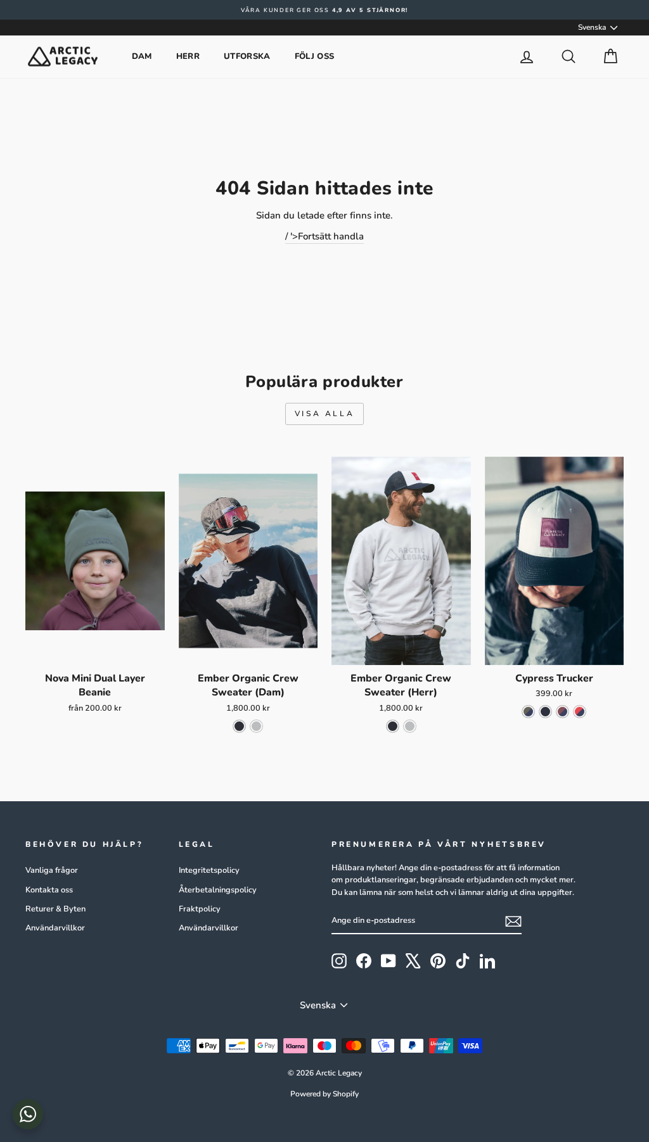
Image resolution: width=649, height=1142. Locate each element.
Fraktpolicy (200, 909)
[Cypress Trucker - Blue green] (528, 712)
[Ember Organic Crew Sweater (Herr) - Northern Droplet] (410, 726)
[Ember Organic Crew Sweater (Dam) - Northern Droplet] (256, 726)
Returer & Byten (55, 909)
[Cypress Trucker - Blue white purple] (562, 712)
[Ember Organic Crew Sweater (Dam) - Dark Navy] (239, 726)
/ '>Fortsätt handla (324, 236)
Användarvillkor (55, 928)
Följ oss (315, 56)
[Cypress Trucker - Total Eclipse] (545, 712)
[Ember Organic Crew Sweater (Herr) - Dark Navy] (393, 726)
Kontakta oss (49, 890)
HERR (188, 56)
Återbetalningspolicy (218, 890)
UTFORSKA (247, 56)
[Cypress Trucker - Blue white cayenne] (580, 712)
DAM (142, 56)
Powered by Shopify (324, 1094)
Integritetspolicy (209, 870)
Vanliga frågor (51, 870)
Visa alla (324, 414)
